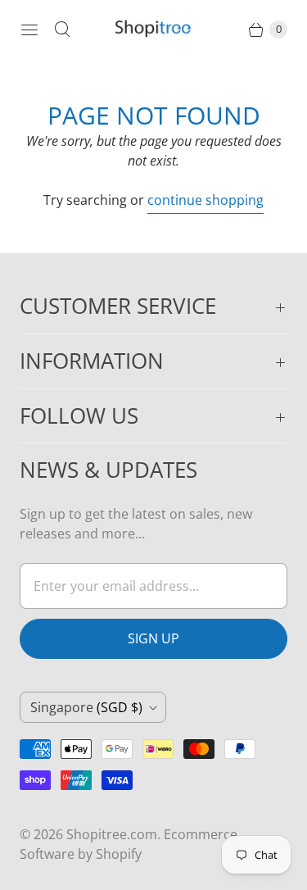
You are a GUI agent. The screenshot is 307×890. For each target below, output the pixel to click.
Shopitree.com (111, 834)
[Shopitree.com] (154, 29)
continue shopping (205, 200)
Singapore (86, 707)
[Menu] (29, 29)
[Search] (62, 29)
